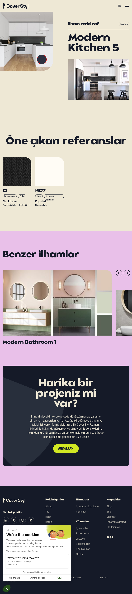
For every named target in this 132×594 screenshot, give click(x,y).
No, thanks (14, 577)
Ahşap (48, 506)
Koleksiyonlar (54, 500)
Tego (110, 537)
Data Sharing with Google (20, 561)
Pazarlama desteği (116, 521)
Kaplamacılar (83, 543)
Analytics (13, 564)
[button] (7, 588)
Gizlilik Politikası (73, 577)
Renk (48, 516)
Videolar (111, 516)
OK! (59, 577)
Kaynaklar (114, 500)
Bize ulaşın (65, 448)
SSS (109, 511)
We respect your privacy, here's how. (22, 551)
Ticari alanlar (83, 549)
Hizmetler (82, 500)
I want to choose (37, 577)
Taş (47, 511)
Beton (48, 521)
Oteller (79, 554)
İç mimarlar (82, 528)
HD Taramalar (114, 527)
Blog (109, 506)
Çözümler (82, 521)
